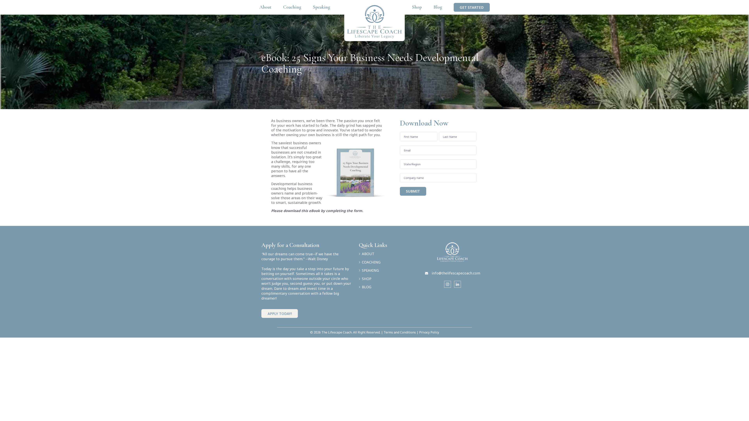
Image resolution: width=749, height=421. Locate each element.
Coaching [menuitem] (292, 7)
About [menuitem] (265, 7)
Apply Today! (280, 313)
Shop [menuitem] (417, 7)
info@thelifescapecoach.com (456, 273)
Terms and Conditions (400, 332)
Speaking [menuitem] (321, 7)
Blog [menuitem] (437, 7)
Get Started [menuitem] (472, 7)
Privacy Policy (429, 332)
